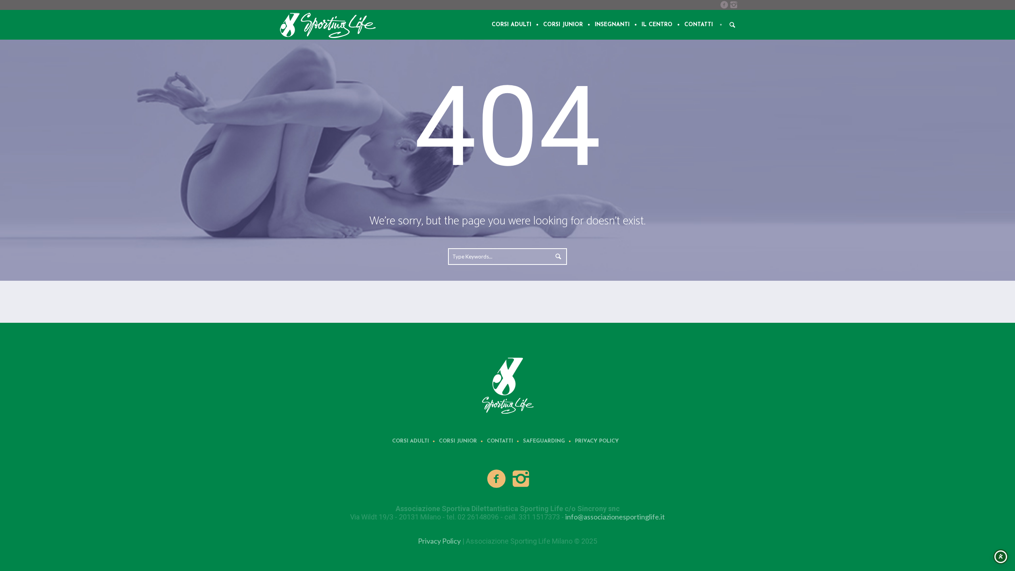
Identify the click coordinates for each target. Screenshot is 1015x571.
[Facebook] (724, 5)
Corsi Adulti (410, 441)
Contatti (500, 441)
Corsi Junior (458, 441)
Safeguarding (544, 441)
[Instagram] (733, 5)
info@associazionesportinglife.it (615, 516)
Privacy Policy (597, 441)
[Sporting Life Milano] (507, 385)
